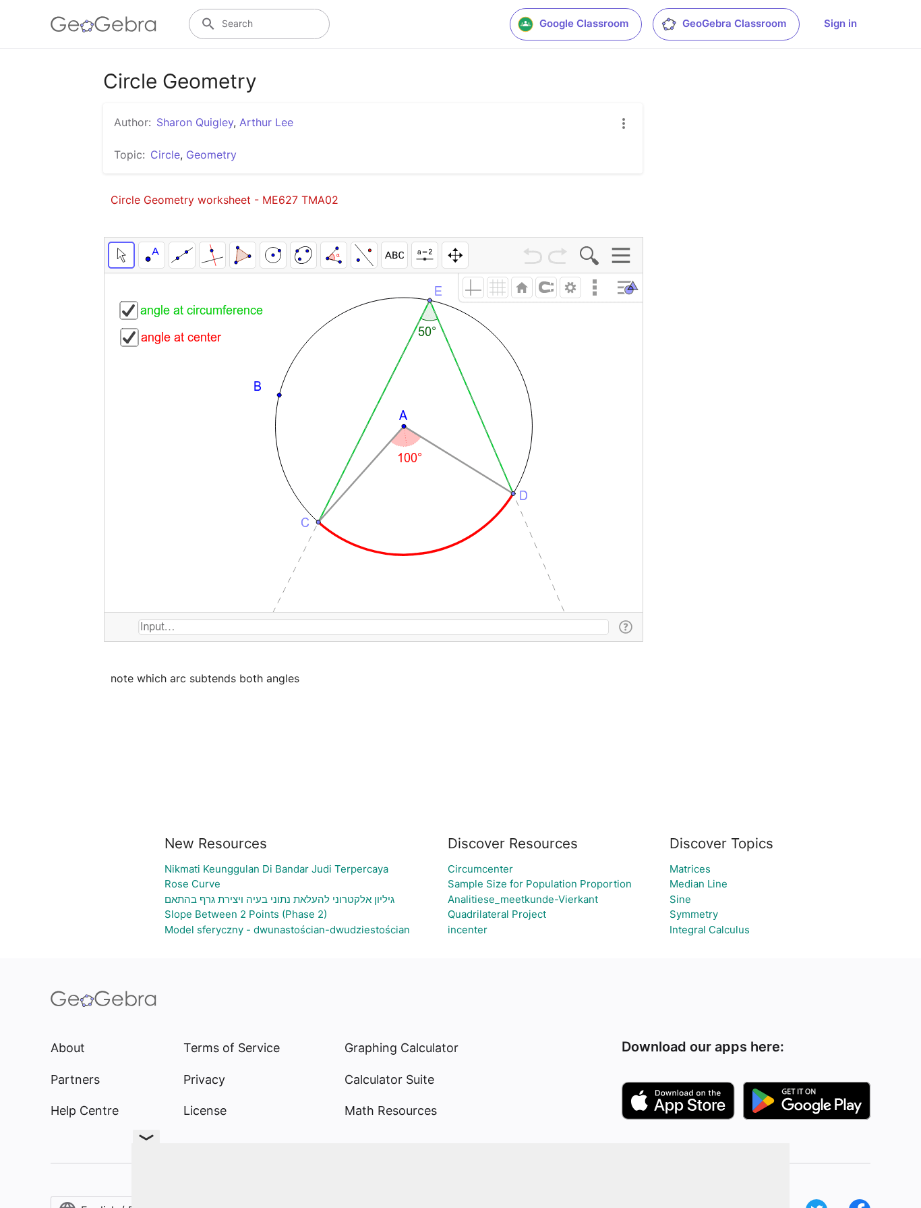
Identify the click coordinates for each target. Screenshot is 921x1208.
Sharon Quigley (194, 122)
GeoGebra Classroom (734, 23)
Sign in (840, 23)
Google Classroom (583, 23)
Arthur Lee (266, 122)
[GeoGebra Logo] (103, 24)
